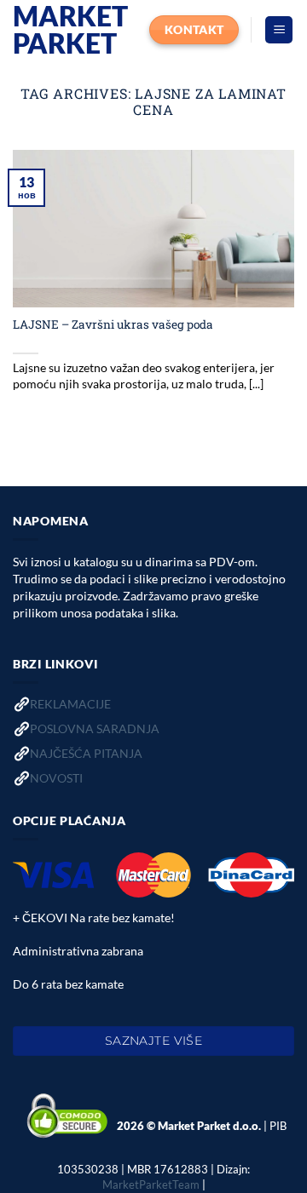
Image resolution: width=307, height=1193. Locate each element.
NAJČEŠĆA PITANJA (86, 753)
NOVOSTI (56, 778)
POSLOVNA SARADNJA (94, 728)
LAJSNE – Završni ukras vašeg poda (113, 325)
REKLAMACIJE (70, 704)
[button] (279, 30)
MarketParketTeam (151, 1184)
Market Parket (70, 30)
